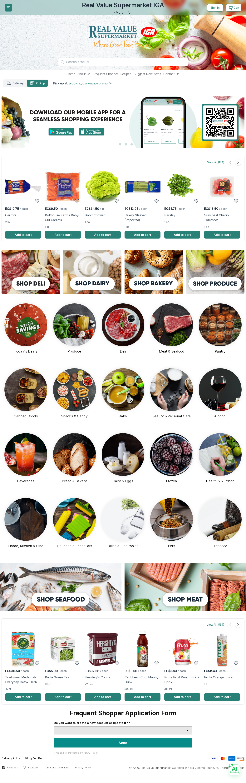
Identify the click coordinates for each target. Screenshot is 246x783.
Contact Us (171, 74)
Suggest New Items (147, 74)
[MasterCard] (223, 758)
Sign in (215, 7)
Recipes (125, 74)
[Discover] (240, 758)
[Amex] (232, 758)
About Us (84, 74)
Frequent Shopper (105, 74)
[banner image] (123, 35)
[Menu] (8, 8)
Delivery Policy (11, 758)
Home (71, 74)
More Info (123, 12)
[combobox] (123, 730)
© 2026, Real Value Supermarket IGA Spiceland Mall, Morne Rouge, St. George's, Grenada (186, 767)
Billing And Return (35, 758)
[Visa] (214, 758)
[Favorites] (37, 201)
